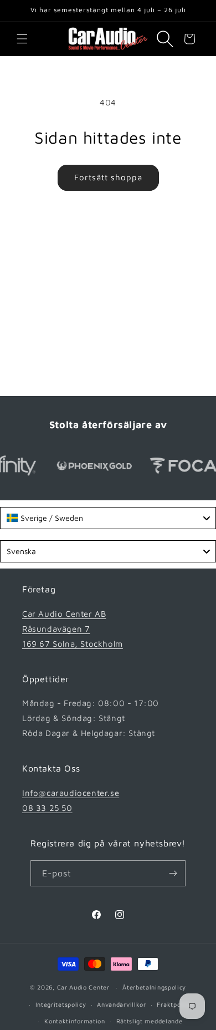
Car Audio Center (83, 987)
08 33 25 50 (47, 808)
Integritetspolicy (60, 1004)
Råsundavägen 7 (56, 628)
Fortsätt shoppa (108, 177)
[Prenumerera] (173, 873)
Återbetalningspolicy (154, 987)
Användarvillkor (121, 1004)
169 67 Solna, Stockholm (72, 643)
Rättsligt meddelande (149, 1020)
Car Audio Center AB (64, 613)
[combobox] (108, 518)
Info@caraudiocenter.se (70, 793)
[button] (22, 39)
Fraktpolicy (174, 1004)
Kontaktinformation (74, 1020)
